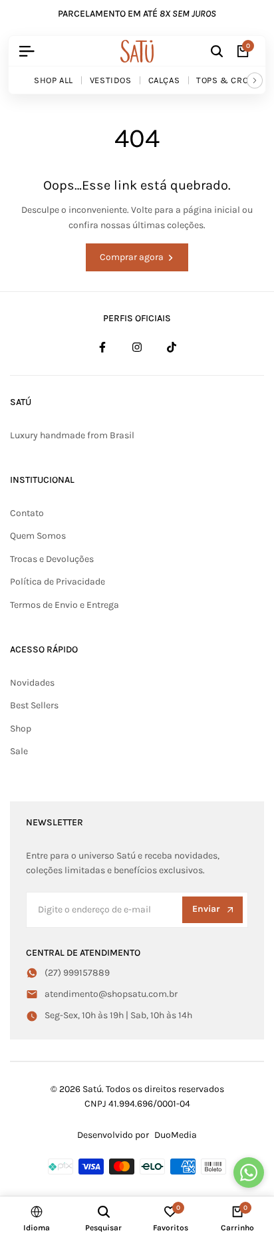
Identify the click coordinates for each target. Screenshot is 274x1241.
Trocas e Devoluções (52, 559)
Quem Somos (38, 535)
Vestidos (111, 80)
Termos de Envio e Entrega (64, 605)
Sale (19, 751)
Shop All (53, 80)
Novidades (32, 682)
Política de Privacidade (57, 581)
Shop (20, 728)
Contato (27, 513)
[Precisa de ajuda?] (248, 1172)
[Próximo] (255, 80)
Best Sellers (34, 705)
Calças (164, 80)
